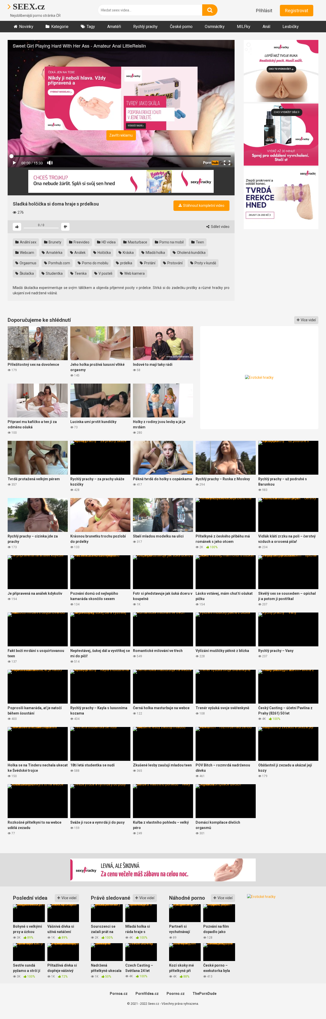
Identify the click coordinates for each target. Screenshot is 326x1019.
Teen (199, 242)
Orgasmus (27, 263)
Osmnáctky (215, 26)
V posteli (105, 273)
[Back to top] (309, 1003)
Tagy (91, 26)
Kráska (128, 253)
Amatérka (53, 253)
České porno (181, 26)
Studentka (54, 273)
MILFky (243, 26)
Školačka (26, 273)
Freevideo (81, 242)
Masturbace (137, 242)
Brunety (54, 242)
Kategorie (60, 26)
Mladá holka (155, 253)
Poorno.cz (176, 994)
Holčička (104, 253)
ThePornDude (204, 994)
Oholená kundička (191, 253)
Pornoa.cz (119, 994)
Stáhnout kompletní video (203, 205)
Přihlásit (264, 10)
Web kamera (134, 273)
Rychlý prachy (145, 26)
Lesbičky (290, 26)
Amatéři (114, 26)
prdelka (125, 263)
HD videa (108, 242)
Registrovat (296, 10)
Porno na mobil (171, 242)
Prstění (149, 263)
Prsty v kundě (205, 263)
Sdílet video (219, 227)
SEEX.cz (28, 6)
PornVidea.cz (147, 994)
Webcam (26, 253)
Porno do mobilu (94, 263)
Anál (266, 26)
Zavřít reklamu (121, 135)
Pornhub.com (59, 263)
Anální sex (27, 242)
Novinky (26, 26)
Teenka (80, 273)
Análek (80, 253)
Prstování (175, 263)
